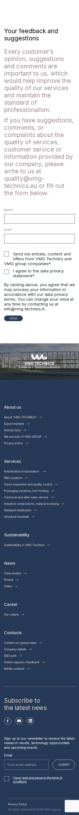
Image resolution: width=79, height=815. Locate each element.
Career (11, 604)
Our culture (11, 614)
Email (8, 755)
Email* (8, 229)
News (9, 563)
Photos (8, 579)
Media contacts (14, 668)
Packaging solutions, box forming (26, 490)
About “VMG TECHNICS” (20, 417)
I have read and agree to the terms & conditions (37, 779)
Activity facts (12, 430)
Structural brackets (16, 516)
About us (12, 407)
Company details (15, 649)
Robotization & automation (22, 471)
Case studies (12, 573)
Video (8, 586)
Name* (8, 210)
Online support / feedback (22, 662)
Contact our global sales (20, 642)
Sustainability (17, 534)
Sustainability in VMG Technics (24, 545)
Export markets (14, 423)
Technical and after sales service (26, 497)
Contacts (13, 632)
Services (12, 461)
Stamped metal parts (17, 510)
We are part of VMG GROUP (23, 436)
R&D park (10, 655)
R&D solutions (13, 478)
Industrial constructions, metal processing (31, 503)
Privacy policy (13, 443)
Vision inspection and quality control (28, 484)
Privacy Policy (17, 804)
